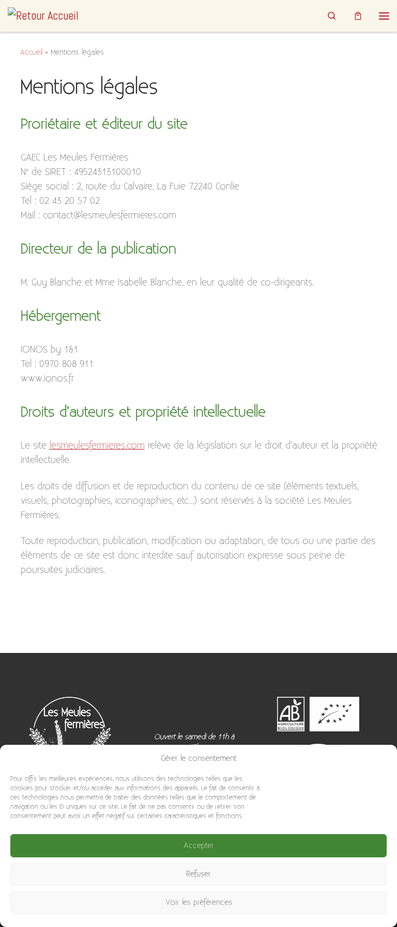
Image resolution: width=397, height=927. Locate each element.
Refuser (198, 874)
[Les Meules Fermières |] (43, 15)
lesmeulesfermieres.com (97, 445)
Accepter (199, 845)
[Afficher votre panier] (358, 15)
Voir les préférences (198, 902)
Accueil (31, 52)
